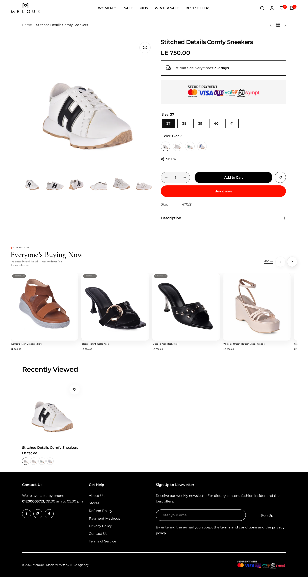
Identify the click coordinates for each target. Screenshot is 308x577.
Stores (94, 503)
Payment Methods (104, 518)
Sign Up (267, 515)
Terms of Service (102, 541)
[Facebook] (26, 513)
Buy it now (223, 191)
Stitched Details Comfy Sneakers (50, 447)
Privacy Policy (100, 526)
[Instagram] (37, 513)
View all (268, 261)
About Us (96, 495)
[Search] (262, 8)
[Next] (292, 262)
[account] (272, 8)
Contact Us (98, 533)
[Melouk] (25, 8)
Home (27, 25)
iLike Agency (79, 565)
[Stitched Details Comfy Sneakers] (52, 411)
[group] (88, 105)
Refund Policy (100, 511)
